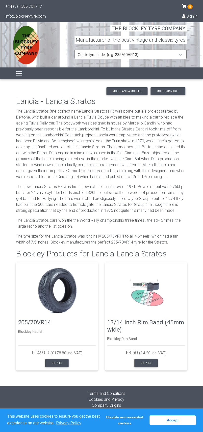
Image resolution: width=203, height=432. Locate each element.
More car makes (168, 91)
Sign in (191, 16)
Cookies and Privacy (106, 399)
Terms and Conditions (106, 393)
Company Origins (106, 405)
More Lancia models (127, 91)
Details (57, 363)
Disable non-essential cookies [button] (124, 420)
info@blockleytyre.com (25, 16)
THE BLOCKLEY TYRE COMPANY (148, 28)
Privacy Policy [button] (68, 423)
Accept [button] (173, 420)
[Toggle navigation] (19, 73)
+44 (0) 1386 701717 (23, 6)
